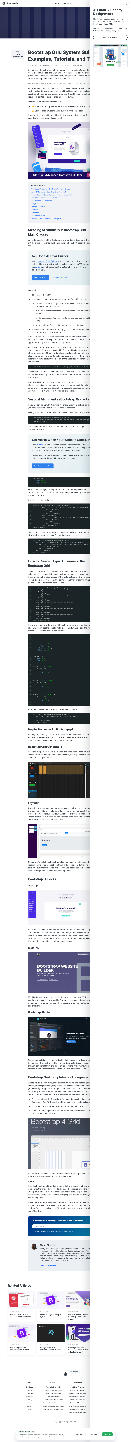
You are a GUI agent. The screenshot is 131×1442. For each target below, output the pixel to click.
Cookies (29, 1406)
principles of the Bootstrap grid (50, 240)
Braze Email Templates (77, 1403)
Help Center (29, 1387)
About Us (29, 1390)
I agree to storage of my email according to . (54, 1231)
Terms (30, 1403)
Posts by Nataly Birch (48, 1266)
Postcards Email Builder (46, 261)
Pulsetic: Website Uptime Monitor (53, 1403)
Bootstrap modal (84, 83)
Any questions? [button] (74, 1371)
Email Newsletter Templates (77, 1409)
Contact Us (29, 1393)
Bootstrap (32, 65)
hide (45, 186)
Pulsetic (39, 445)
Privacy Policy (68, 1231)
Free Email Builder (40, 277)
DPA (29, 1409)
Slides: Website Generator (53, 1390)
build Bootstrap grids (63, 752)
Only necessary (93, 1434)
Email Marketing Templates (77, 1406)
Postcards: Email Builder (53, 1387)
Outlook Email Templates (77, 1390)
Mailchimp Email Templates (77, 1393)
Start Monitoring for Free (43, 466)
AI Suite (38, 267)
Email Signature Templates (77, 1412)
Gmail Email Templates (77, 1387)
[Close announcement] (127, 4)
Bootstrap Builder (49, 106)
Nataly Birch (44, 65)
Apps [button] (57, 3)
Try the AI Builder (110, 37)
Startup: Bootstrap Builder (53, 1393)
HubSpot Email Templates (77, 1396)
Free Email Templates (59, 277)
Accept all (107, 1434)
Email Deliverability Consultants (53, 1400)
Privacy (29, 1400)
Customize (78, 1434)
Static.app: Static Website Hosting (53, 1409)
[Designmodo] (10, 3)
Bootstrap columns (47, 83)
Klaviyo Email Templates (77, 1400)
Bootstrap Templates (73, 111)
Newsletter (29, 1396)
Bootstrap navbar (64, 83)
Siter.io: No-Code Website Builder (53, 1406)
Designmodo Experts (53, 1396)
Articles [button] (66, 3)
